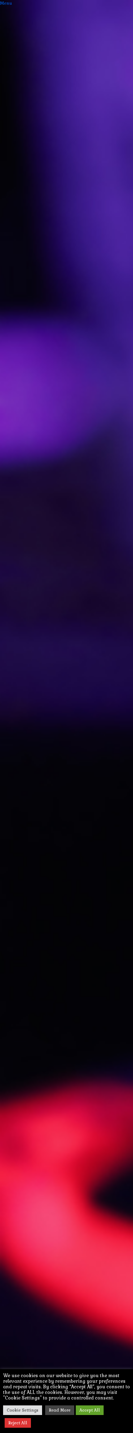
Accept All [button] (89, 1410)
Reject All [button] (17, 1423)
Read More (60, 1410)
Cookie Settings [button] (22, 1410)
